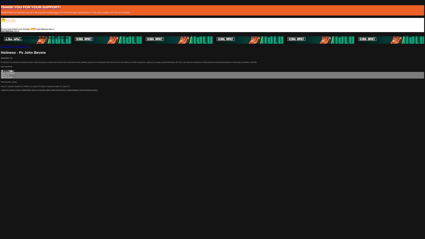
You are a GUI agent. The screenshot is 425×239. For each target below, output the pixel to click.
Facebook (4, 71)
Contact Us (5, 90)
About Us (12, 90)
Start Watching (42, 29)
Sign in (51, 29)
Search (10, 29)
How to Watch (21, 90)
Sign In (16, 31)
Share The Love (32, 90)
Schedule (26, 29)
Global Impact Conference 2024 (15, 47)
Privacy (63, 90)
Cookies (69, 90)
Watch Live (17, 29)
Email (12, 71)
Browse (4, 29)
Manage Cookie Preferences (83, 90)
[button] (2, 27)
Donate (33, 29)
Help (54, 90)
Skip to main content (8, 2)
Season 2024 (5, 58)
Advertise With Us (45, 90)
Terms (58, 90)
